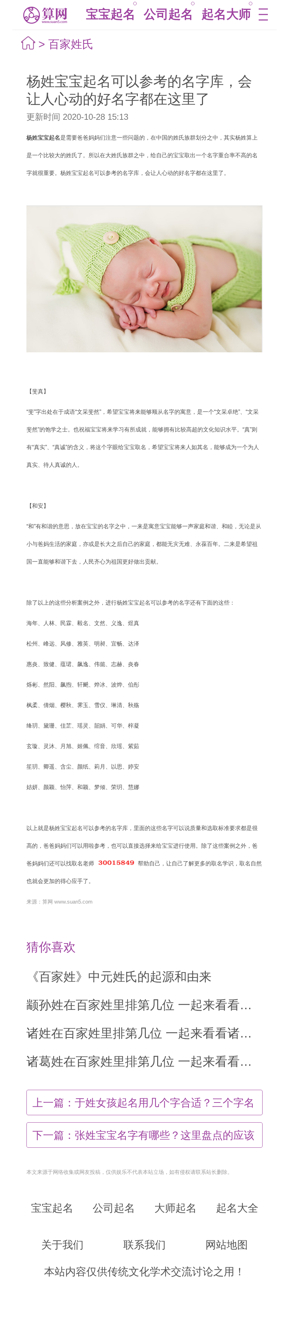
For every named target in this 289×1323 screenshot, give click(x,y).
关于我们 (62, 1245)
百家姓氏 (70, 44)
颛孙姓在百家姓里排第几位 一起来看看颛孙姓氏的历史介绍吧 (144, 1005)
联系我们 (144, 1245)
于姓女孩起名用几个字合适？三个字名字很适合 (143, 1106)
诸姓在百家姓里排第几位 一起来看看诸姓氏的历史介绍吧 (144, 1033)
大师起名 (175, 1208)
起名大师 (226, 14)
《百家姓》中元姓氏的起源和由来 (118, 976)
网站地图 (226, 1245)
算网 (44, 15)
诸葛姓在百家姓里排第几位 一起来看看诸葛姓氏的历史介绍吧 (144, 1061)
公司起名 (168, 14)
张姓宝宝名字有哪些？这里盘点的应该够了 (143, 1138)
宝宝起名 (110, 14)
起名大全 (237, 1208)
